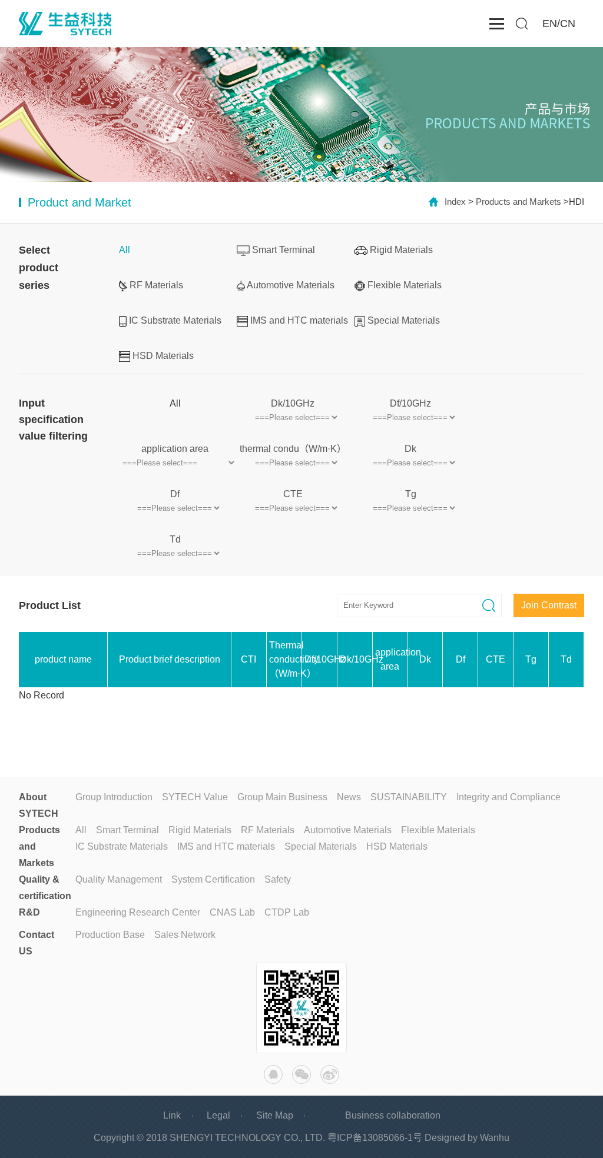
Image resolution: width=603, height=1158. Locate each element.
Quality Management (118, 879)
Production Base (110, 935)
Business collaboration (392, 1115)
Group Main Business (282, 797)
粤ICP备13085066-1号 (374, 1138)
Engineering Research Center (137, 912)
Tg (410, 494)
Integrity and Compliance (508, 797)
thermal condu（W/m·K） (293, 449)
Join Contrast (549, 605)
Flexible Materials (404, 285)
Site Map (274, 1115)
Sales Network (185, 935)
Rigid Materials (401, 250)
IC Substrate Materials (175, 320)
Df (175, 494)
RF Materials (156, 285)
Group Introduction (114, 797)
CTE (293, 494)
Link (172, 1115)
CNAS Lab (232, 912)
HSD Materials (163, 356)
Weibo (329, 1074)
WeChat (301, 1074)
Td (175, 539)
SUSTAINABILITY (408, 797)
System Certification (213, 879)
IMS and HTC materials (299, 320)
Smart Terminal (283, 250)
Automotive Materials (290, 285)
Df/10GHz (410, 403)
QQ (273, 1074)
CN (567, 23)
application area (174, 449)
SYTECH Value (195, 797)
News (349, 797)
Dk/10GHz (292, 403)
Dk (410, 449)
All (124, 250)
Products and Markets (518, 202)
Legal (218, 1115)
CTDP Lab (286, 912)
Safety (277, 879)
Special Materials (403, 320)
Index (455, 202)
